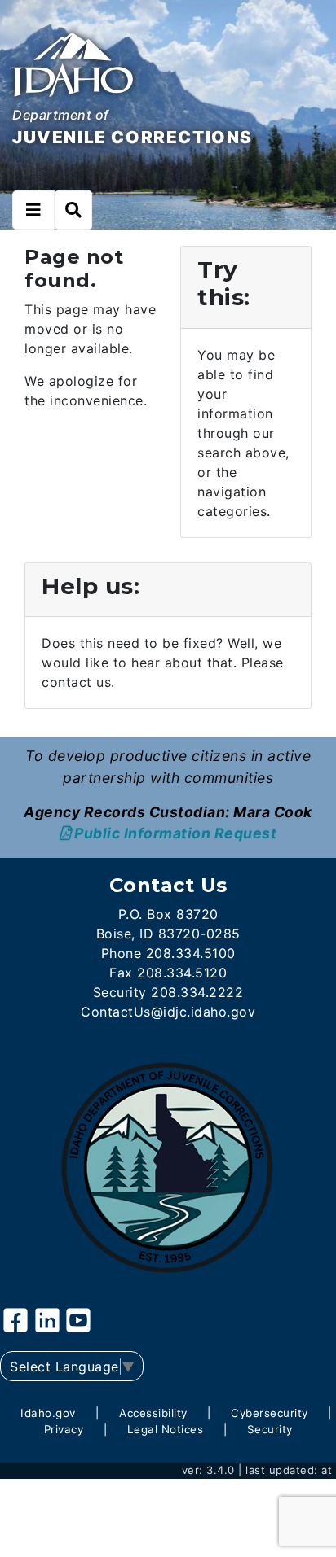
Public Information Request (175, 833)
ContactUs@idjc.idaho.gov (168, 1012)
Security (270, 1429)
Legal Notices (165, 1429)
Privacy (64, 1429)
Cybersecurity (269, 1412)
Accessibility (153, 1412)
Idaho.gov (48, 1412)
